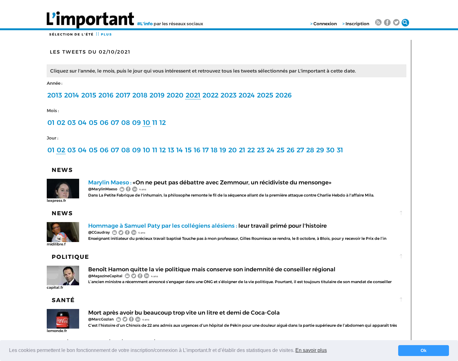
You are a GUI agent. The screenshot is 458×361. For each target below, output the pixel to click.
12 (163, 122)
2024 (247, 95)
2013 (54, 95)
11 (154, 122)
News (62, 169)
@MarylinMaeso (102, 189)
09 (136, 122)
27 (300, 150)
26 (290, 150)
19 (223, 150)
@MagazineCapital (105, 275)
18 (214, 150)
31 (340, 150)
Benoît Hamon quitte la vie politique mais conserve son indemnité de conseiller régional (212, 269)
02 (61, 122)
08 (125, 122)
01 (51, 122)
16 (197, 150)
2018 (139, 95)
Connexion (325, 23)
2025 (265, 95)
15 (188, 150)
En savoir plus (311, 350)
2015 (88, 95)
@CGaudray (99, 232)
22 (251, 150)
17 (206, 150)
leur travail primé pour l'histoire (207, 225)
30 (330, 150)
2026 (283, 95)
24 (270, 150)
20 (232, 150)
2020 (175, 95)
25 (280, 150)
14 (179, 150)
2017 (123, 95)
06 (104, 122)
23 (261, 150)
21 (242, 150)
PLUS (106, 34)
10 (146, 122)
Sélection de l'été (71, 34)
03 (71, 122)
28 (310, 150)
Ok (424, 350)
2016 (105, 95)
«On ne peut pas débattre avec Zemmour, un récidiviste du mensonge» (210, 182)
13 (171, 150)
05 (93, 122)
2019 (157, 95)
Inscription (357, 23)
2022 (210, 95)
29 (320, 150)
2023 (228, 95)
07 (115, 122)
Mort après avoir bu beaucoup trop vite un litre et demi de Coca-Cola (184, 312)
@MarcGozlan (101, 319)
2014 (71, 95)
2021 (193, 95)
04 (82, 122)
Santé (63, 300)
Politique (70, 256)
